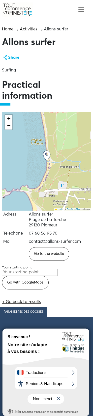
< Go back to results (21, 302)
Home (7, 29)
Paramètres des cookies (23, 311)
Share (14, 58)
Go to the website (49, 254)
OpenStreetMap (73, 209)
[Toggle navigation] (81, 9)
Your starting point (17, 267)
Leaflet (60, 209)
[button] (47, 156)
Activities (28, 29)
